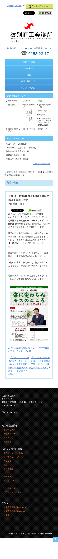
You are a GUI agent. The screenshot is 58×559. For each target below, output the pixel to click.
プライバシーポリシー (13, 492)
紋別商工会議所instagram (15, 511)
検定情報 (41, 115)
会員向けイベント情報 (13, 453)
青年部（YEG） (29, 129)
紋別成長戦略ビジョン (14, 130)
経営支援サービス (29, 81)
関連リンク (42, 129)
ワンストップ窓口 (29, 88)
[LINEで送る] (45, 13)
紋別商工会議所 (31, 37)
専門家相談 (8, 469)
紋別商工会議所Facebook (15, 507)
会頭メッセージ (10, 433)
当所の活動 (12, 101)
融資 (29, 75)
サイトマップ (9, 488)
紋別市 (7, 515)
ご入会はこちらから (41, 6)
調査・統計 (42, 111)
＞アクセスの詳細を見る (41, 164)
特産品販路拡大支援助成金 (30, 115)
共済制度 (29, 68)
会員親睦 (11, 105)
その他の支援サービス (44, 106)
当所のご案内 (29, 62)
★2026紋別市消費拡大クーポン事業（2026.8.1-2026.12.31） (44, 122)
